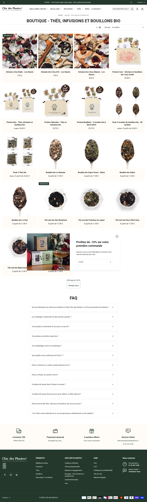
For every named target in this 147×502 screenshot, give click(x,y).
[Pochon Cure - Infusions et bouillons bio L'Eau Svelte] (127, 51)
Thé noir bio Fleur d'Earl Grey (127, 220)
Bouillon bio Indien (127, 172)
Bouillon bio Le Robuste (55, 172)
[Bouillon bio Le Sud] (19, 199)
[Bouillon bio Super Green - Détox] (91, 151)
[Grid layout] (99, 27)
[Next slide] (131, 2)
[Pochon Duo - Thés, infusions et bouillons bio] (19, 101)
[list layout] (97, 27)
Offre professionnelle (72, 467)
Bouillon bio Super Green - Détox (91, 172)
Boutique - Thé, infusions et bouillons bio (74, 475)
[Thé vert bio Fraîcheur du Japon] (91, 199)
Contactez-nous (134, 471)
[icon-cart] (142, 9)
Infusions (39, 467)
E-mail (81, 262)
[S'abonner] (110, 262)
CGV (95, 467)
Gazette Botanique (71, 480)
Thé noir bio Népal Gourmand (19, 268)
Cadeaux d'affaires (71, 463)
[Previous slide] (4, 2)
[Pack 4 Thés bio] (19, 151)
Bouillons (39, 474)
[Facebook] (4, 474)
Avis (66, 483)
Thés (37, 470)
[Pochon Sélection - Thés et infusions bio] (55, 101)
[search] (132, 9)
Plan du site (98, 474)
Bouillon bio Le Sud (20, 220)
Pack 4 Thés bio (19, 172)
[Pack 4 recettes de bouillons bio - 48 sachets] (127, 101)
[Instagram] (10, 474)
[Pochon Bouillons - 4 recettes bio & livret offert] (91, 101)
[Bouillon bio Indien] (127, 151)
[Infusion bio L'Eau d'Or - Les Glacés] (55, 51)
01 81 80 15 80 (134, 465)
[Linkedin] (16, 474)
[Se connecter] (137, 9)
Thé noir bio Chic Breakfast (55, 220)
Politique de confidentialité (103, 470)
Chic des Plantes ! (51, 497)
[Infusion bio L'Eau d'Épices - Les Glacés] (91, 51)
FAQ (95, 463)
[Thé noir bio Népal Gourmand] (19, 246)
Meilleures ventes (42, 463)
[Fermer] (117, 236)
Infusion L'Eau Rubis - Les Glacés (19, 72)
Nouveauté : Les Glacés (44, 477)
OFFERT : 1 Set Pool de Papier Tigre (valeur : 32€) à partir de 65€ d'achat (67, 2)
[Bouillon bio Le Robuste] (55, 151)
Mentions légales (100, 477)
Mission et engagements (73, 470)
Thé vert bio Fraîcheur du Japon (91, 220)
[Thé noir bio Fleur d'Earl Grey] (127, 199)
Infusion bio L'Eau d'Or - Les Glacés (55, 72)
